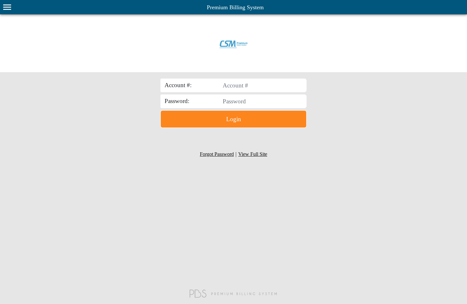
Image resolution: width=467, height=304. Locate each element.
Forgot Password (217, 154)
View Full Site (252, 154)
